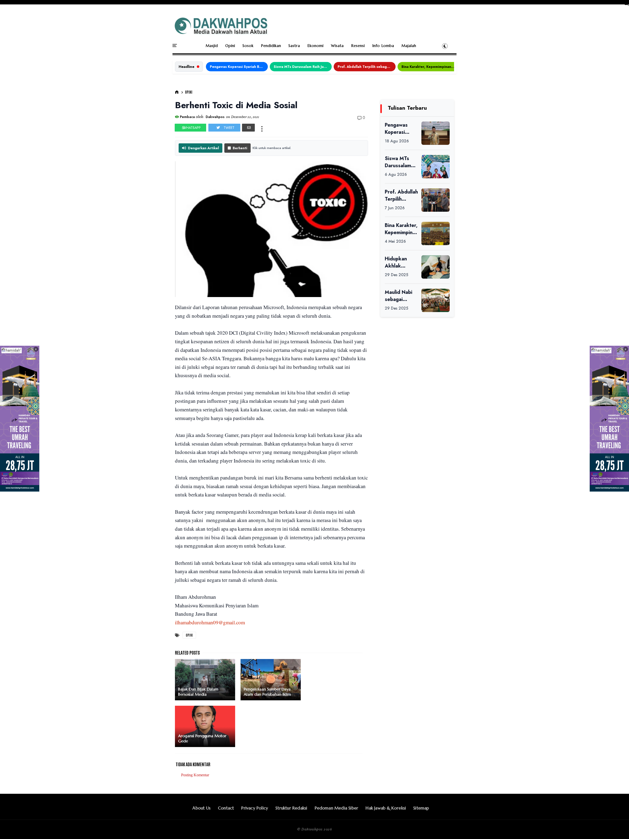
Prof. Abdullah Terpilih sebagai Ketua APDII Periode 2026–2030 (367, 66)
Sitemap (421, 808)
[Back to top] (617, 827)
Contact (226, 808)
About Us (201, 808)
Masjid (212, 45)
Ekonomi (315, 45)
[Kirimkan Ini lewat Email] (248, 128)
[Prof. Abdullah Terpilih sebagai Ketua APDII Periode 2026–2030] (435, 200)
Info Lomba (383, 45)
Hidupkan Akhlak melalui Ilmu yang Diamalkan (398, 262)
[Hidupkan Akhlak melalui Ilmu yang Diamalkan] (435, 267)
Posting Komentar (195, 775)
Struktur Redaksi (291, 808)
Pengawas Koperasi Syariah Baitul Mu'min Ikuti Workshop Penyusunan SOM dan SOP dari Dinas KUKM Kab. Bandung (239, 66)
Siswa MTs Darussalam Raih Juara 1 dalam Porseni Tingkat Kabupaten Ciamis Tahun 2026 (303, 66)
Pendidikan (271, 45)
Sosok (248, 45)
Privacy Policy (254, 808)
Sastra (294, 45)
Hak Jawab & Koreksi (386, 808)
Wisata (337, 45)
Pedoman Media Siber (336, 808)
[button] (445, 46)
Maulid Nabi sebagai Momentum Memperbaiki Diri (400, 296)
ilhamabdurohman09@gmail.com (210, 622)
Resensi (358, 45)
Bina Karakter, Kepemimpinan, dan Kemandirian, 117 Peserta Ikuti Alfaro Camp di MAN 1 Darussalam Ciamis (430, 66)
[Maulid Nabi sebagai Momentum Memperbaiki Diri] (435, 300)
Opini (230, 45)
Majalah (408, 45)
